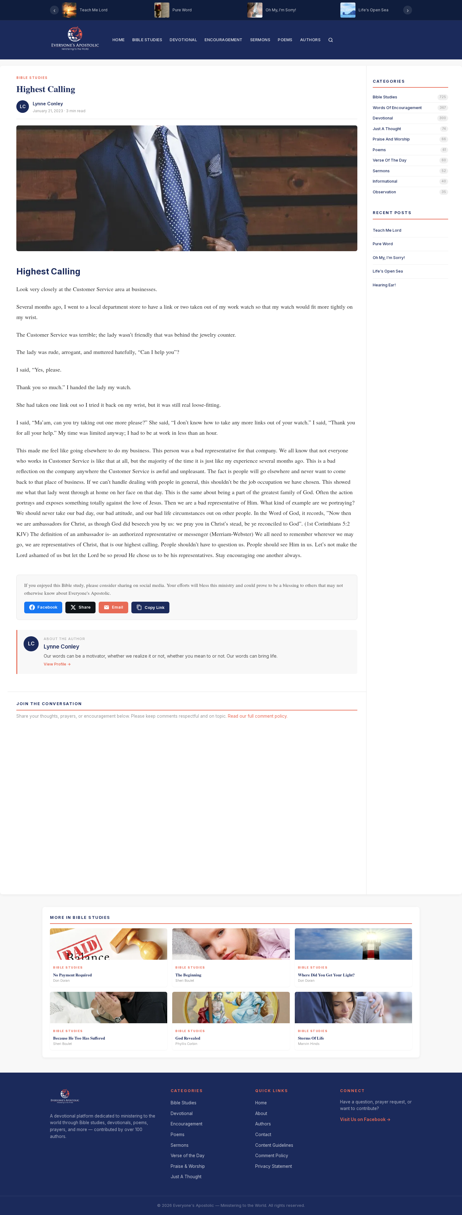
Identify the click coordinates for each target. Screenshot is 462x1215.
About (261, 1113)
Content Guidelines (274, 1145)
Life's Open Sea (388, 271)
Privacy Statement (273, 1166)
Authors (310, 39)
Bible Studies (147, 39)
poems (379, 149)
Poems (285, 39)
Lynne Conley (48, 103)
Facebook (47, 607)
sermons (381, 170)
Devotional (183, 39)
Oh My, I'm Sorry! (389, 257)
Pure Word (383, 243)
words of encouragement (397, 107)
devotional (383, 118)
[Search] (330, 39)
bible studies (385, 97)
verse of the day (389, 160)
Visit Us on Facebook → (365, 1119)
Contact (263, 1134)
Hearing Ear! (384, 285)
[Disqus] (186, 804)
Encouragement (224, 39)
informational (385, 181)
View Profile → (57, 664)
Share (85, 607)
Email (117, 607)
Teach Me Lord (387, 230)
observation (384, 192)
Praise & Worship (188, 1166)
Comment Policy (271, 1155)
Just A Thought (186, 1176)
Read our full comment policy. (258, 716)
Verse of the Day (188, 1155)
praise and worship (391, 139)
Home (119, 39)
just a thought (387, 128)
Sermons (260, 39)
